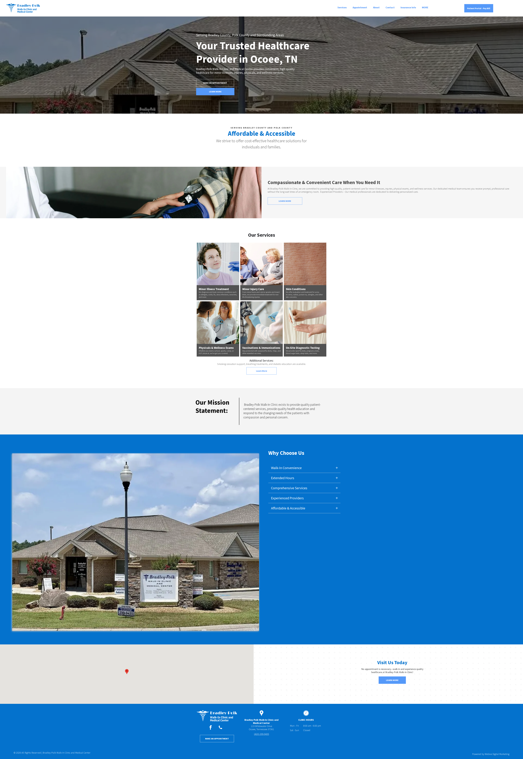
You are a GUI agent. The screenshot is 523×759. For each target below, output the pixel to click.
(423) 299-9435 (261, 734)
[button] (127, 671)
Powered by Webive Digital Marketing (490, 754)
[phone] (220, 727)
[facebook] (210, 727)
